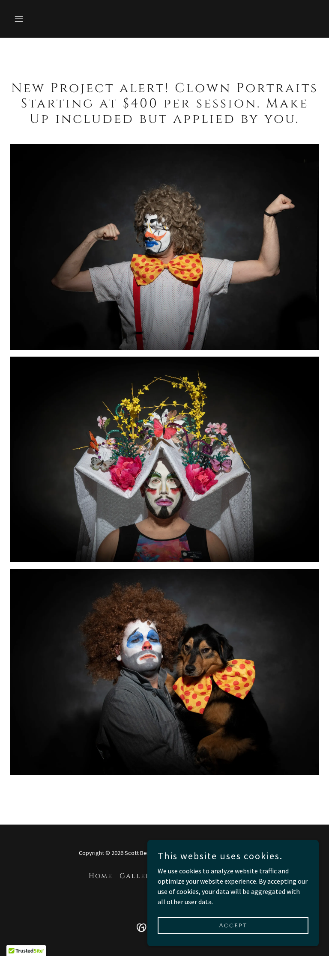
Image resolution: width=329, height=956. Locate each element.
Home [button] (101, 876)
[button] (45, 18)
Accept (233, 925)
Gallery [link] (138, 876)
